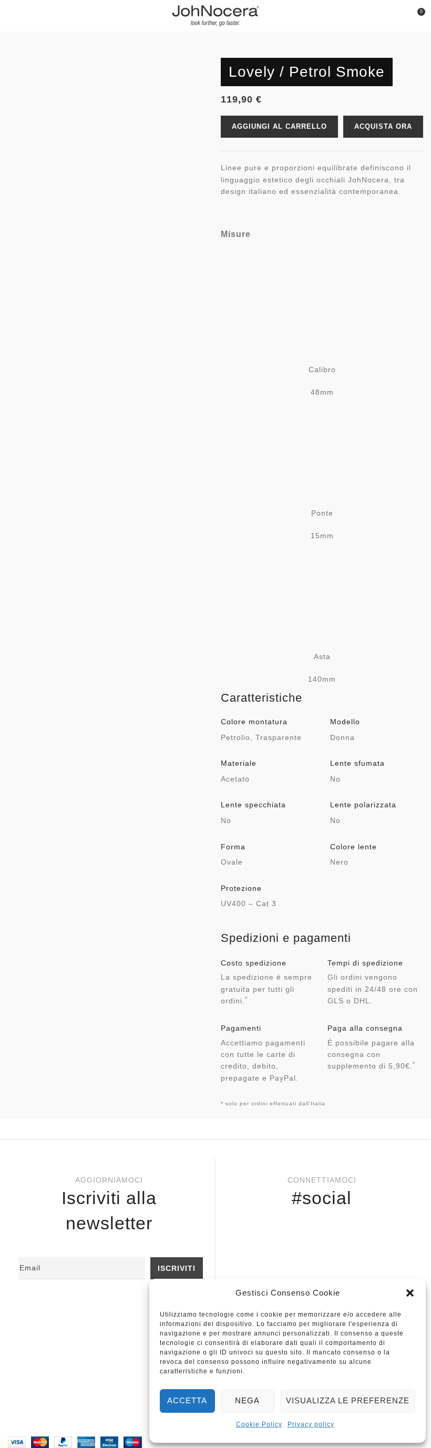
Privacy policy (311, 1424)
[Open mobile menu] (12, 15)
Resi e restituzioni (51, 1351)
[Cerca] (397, 15)
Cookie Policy (259, 1424)
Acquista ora (383, 126)
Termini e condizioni (55, 1385)
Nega (247, 1400)
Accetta (187, 1400)
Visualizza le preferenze (347, 1400)
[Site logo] (216, 15)
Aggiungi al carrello (279, 126)
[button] (410, 1293)
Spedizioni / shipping (56, 1368)
